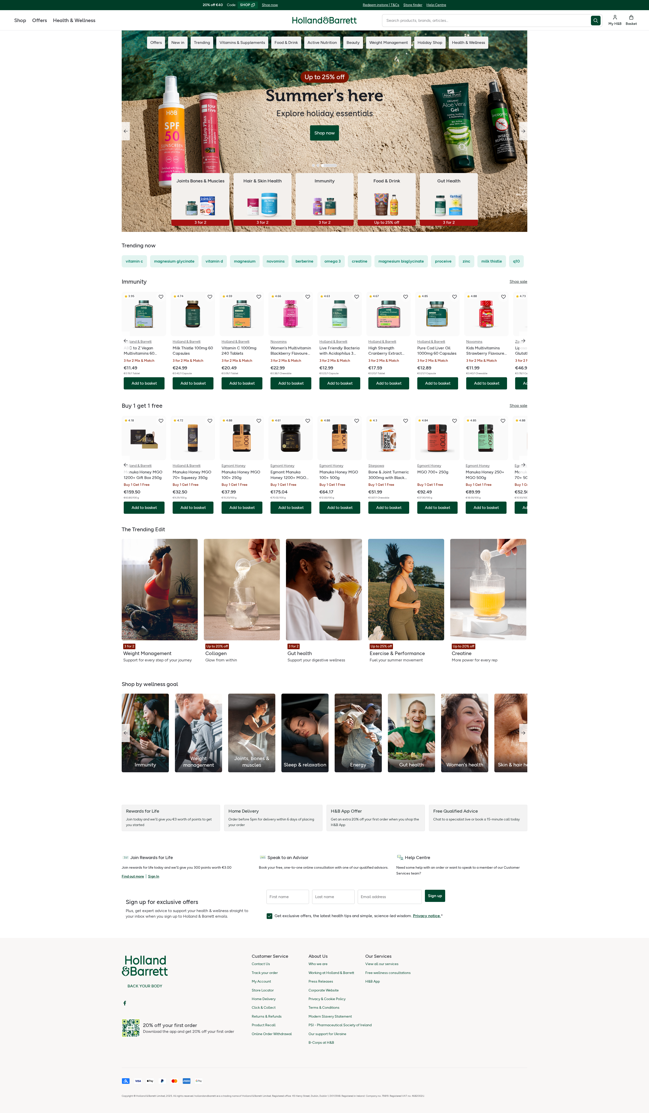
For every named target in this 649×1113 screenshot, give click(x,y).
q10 (516, 261)
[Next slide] (523, 131)
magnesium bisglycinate (401, 261)
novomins (275, 261)
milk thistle (491, 261)
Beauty (353, 42)
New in (177, 42)
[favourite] (161, 297)
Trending (202, 42)
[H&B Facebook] (125, 1003)
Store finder (412, 5)
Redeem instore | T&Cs (381, 5)
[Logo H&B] (324, 22)
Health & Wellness (74, 20)
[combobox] (486, 20)
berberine (304, 261)
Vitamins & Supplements (242, 42)
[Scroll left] (126, 733)
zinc (466, 261)
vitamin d (214, 261)
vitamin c (134, 261)
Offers (39, 20)
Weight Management (388, 42)
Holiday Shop (430, 42)
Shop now (270, 5)
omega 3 (332, 261)
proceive (443, 261)
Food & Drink (286, 42)
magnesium (245, 261)
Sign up (435, 895)
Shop (20, 20)
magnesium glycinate (174, 261)
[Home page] (324, 20)
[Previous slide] (126, 131)
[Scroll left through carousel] (126, 341)
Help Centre (436, 5)
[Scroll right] (523, 733)
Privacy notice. (427, 915)
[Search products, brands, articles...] (596, 20)
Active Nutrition (322, 42)
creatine (359, 261)
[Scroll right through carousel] (523, 341)
